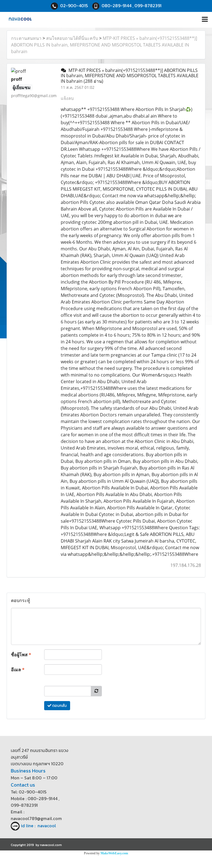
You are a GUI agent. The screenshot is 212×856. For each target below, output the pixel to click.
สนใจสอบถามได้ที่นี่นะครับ (72, 38)
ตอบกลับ (59, 706)
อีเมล (18, 669)
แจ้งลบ (67, 98)
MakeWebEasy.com (114, 853)
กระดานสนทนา (26, 38)
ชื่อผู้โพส (21, 655)
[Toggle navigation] (205, 20)
